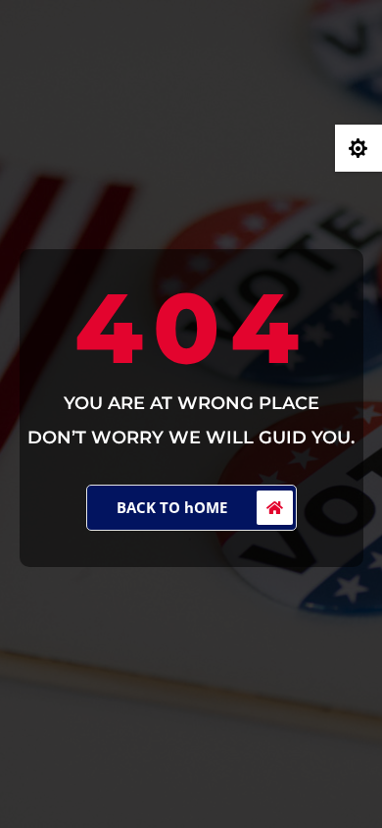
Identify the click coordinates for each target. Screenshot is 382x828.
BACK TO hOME (172, 507)
